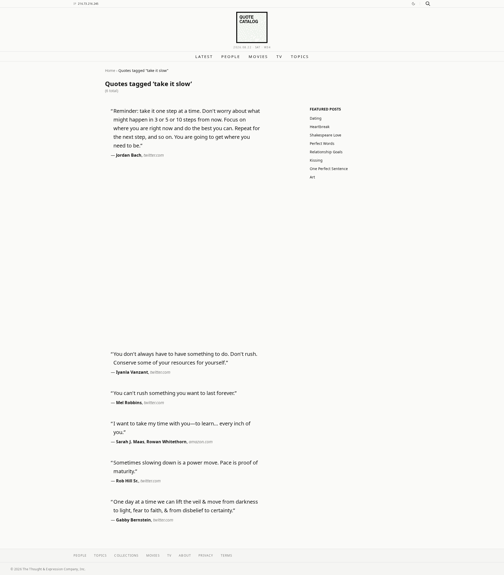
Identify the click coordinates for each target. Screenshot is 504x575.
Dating (316, 118)
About (185, 555)
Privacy (205, 555)
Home (110, 70)
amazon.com (201, 442)
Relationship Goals (326, 151)
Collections (126, 555)
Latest (204, 56)
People (230, 56)
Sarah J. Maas (130, 442)
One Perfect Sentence (329, 168)
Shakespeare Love (325, 135)
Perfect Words (322, 143)
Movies (258, 56)
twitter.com (154, 155)
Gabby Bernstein (133, 520)
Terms (227, 555)
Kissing (316, 160)
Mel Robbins (129, 402)
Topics (300, 56)
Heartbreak (319, 126)
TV (279, 56)
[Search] (427, 3)
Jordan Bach (128, 155)
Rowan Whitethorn (166, 442)
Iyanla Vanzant (132, 372)
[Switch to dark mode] (413, 4)
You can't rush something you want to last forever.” (175, 393)
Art (312, 177)
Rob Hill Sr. (127, 481)
